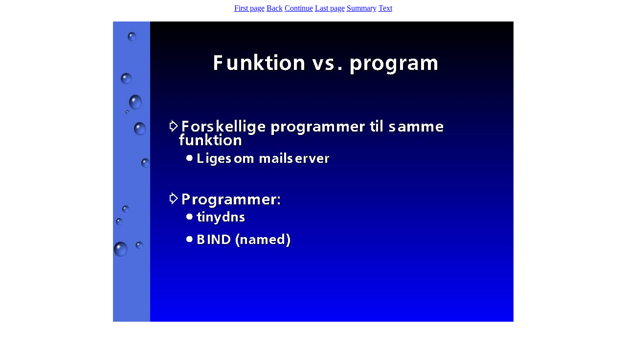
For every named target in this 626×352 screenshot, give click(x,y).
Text (385, 8)
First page (249, 8)
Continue (299, 8)
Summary (362, 8)
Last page (330, 8)
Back (275, 8)
